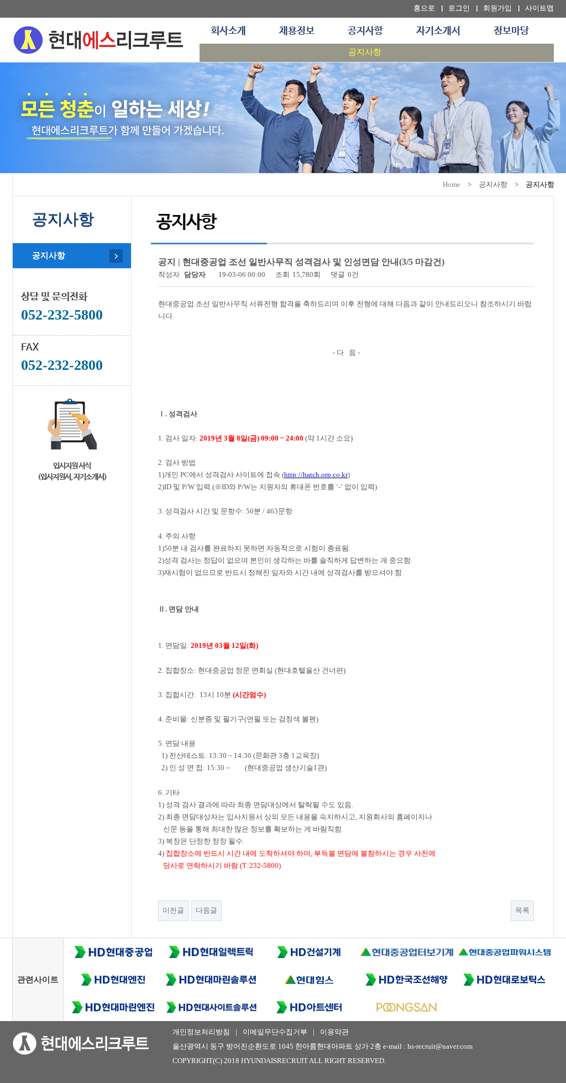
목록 (522, 910)
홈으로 (424, 8)
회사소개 (228, 30)
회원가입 (497, 8)
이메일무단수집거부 (275, 1032)
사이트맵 (539, 8)
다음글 (206, 910)
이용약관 (334, 1032)
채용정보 (297, 30)
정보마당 (511, 30)
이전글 (173, 910)
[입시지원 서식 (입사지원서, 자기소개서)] (72, 421)
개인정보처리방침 (201, 1032)
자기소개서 (438, 30)
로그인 (459, 8)
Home (451, 184)
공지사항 (365, 30)
